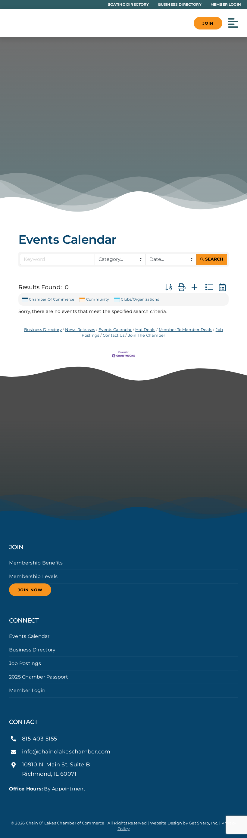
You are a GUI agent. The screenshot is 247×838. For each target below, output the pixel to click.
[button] (168, 287)
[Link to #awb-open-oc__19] (233, 23)
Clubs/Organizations (140, 299)
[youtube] (30, 799)
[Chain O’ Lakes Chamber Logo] (39, 14)
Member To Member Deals (185, 329)
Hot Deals (145, 329)
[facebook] (11, 799)
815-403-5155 (39, 738)
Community (97, 299)
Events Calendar (115, 329)
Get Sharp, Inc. (203, 823)
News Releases (80, 329)
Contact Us (113, 335)
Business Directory (43, 329)
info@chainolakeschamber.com (66, 751)
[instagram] (20, 799)
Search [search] (214, 259)
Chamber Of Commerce (51, 299)
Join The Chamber (146, 335)
